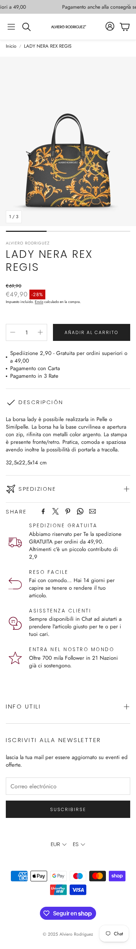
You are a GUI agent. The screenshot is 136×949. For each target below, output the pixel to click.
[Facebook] (43, 511)
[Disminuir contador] (12, 332)
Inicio (11, 46)
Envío (39, 301)
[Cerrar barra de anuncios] (128, 5)
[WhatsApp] (80, 511)
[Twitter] (55, 511)
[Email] (92, 511)
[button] (11, 27)
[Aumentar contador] (40, 332)
